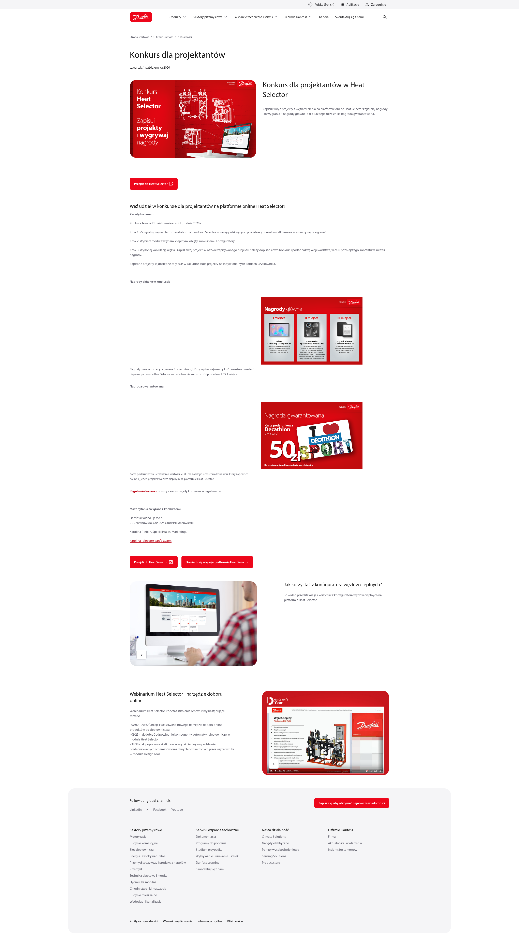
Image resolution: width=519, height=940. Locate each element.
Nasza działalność (275, 830)
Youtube (177, 809)
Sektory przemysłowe (146, 830)
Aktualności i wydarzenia (345, 843)
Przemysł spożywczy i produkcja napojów (158, 862)
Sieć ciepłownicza (142, 849)
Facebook (159, 809)
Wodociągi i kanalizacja (146, 901)
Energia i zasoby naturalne (147, 856)
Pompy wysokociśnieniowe (280, 849)
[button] (349, 4)
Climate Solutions (274, 836)
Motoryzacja (138, 836)
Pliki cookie (235, 921)
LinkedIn (136, 809)
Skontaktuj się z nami (210, 869)
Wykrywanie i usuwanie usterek (217, 856)
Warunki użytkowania (178, 921)
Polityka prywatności (144, 921)
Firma (332, 836)
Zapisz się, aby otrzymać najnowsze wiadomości (351, 803)
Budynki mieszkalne (143, 895)
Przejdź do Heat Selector (151, 184)
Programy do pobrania (211, 843)
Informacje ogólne (209, 921)
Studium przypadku (209, 849)
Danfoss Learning (208, 862)
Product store (271, 862)
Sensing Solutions (274, 856)
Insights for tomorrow (342, 849)
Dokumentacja (206, 836)
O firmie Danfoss (163, 37)
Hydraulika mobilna (143, 882)
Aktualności (185, 37)
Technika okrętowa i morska (148, 875)
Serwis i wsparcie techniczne (217, 830)
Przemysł (136, 869)
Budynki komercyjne (144, 843)
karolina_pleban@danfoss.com (151, 541)
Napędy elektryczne (275, 843)
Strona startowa (139, 37)
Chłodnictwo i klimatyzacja (148, 888)
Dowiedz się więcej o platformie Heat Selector (217, 562)
